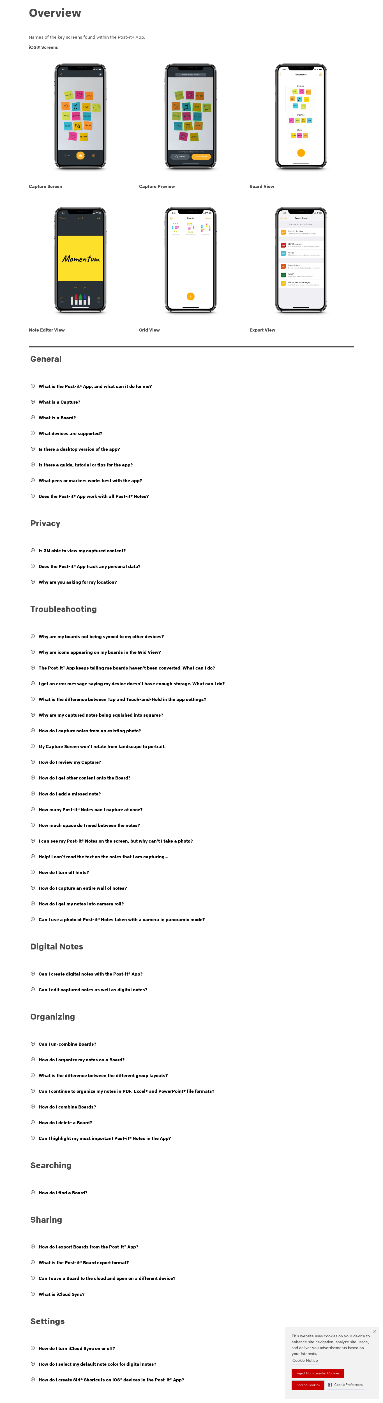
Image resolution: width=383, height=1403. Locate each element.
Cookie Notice (305, 1361)
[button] (345, 1385)
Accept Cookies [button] (308, 1385)
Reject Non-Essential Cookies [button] (317, 1373)
